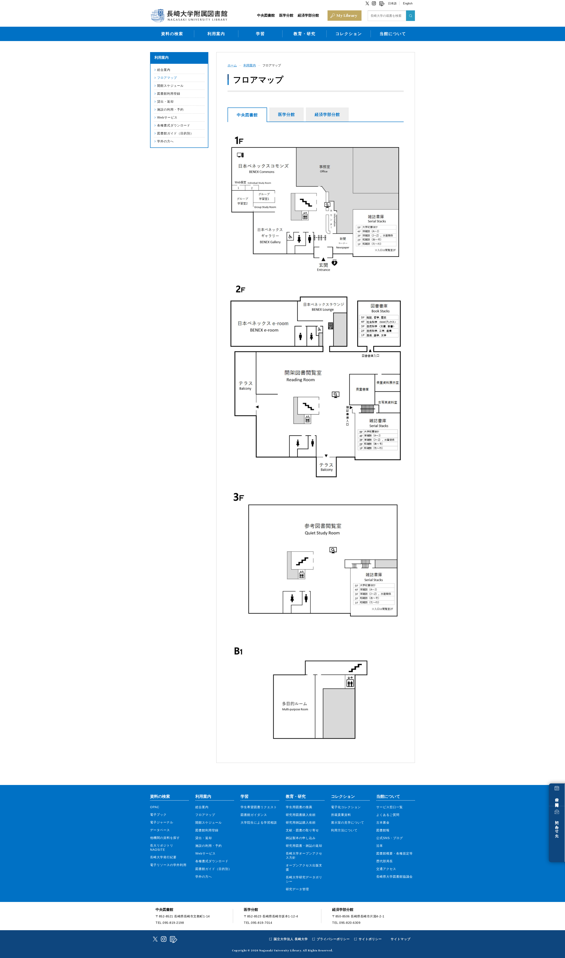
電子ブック (158, 814)
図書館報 (383, 830)
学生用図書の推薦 (299, 807)
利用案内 (216, 34)
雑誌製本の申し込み (301, 838)
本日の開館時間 (557, 798)
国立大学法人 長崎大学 (291, 939)
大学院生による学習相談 (259, 822)
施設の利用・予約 (170, 109)
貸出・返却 (165, 101)
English (407, 3)
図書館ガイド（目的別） (175, 133)
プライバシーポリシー (333, 939)
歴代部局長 (384, 861)
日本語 (392, 3)
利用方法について (344, 830)
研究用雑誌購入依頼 (301, 822)
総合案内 (163, 70)
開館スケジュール (170, 85)
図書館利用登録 (168, 93)
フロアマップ (167, 77)
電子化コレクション (346, 807)
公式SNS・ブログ (389, 838)
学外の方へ (165, 141)
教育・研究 (305, 34)
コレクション (348, 34)
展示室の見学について (347, 822)
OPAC (154, 807)
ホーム (232, 65)
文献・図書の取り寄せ (302, 830)
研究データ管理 (297, 889)
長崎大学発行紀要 (163, 857)
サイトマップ (401, 939)
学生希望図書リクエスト (259, 807)
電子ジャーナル (161, 822)
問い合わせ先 (557, 825)
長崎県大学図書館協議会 (394, 876)
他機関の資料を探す (165, 837)
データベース (160, 830)
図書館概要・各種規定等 (394, 853)
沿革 (379, 845)
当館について (393, 34)
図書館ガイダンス (254, 815)
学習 (260, 34)
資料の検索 (172, 34)
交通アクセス (386, 869)
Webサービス (167, 117)
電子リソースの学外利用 (168, 865)
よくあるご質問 (387, 815)
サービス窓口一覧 (389, 807)
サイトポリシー (370, 939)
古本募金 (383, 822)
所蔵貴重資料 (341, 815)
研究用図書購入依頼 (301, 815)
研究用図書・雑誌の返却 (304, 845)
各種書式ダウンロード (173, 125)
